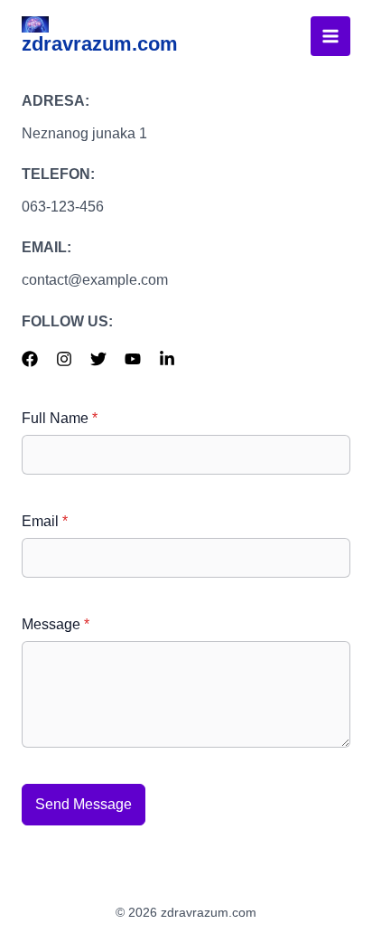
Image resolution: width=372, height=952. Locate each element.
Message (55, 624)
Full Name (60, 418)
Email (45, 521)
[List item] (30, 359)
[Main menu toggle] (330, 36)
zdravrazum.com (100, 44)
